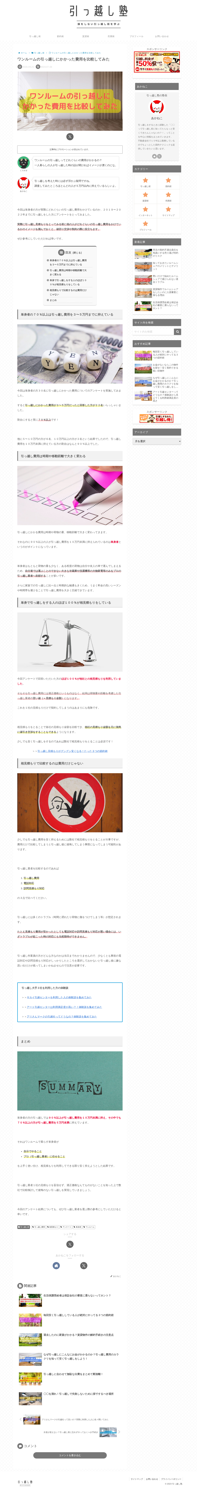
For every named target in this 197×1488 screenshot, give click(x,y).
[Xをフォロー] (83, 1265)
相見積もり (53, 1227)
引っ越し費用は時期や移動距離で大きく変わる (68, 272)
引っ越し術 (24, 1227)
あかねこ (157, 118)
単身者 (78, 1227)
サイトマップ (137, 1479)
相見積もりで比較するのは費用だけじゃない (68, 292)
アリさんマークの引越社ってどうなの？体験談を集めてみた (62, 1016)
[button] (177, 332)
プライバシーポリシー (171, 1479)
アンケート (67, 1227)
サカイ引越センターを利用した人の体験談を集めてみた (59, 997)
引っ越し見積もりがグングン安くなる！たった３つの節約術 (72, 751)
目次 (68, 252)
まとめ (53, 300)
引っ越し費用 (39, 1227)
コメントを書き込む (70, 1455)
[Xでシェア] (70, 136)
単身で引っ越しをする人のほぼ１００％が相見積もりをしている (68, 282)
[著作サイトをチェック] (56, 1265)
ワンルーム (90, 1227)
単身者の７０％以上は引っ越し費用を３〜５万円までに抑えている (68, 262)
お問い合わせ (152, 1479)
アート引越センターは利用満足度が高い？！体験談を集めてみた (64, 1007)
